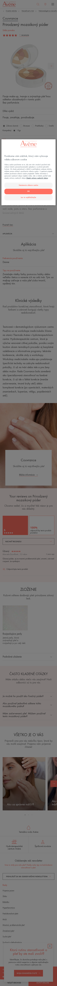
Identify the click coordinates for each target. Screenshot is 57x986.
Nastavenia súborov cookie (28, 185)
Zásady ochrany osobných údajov (37, 178)
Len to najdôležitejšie (28, 197)
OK (28, 191)
